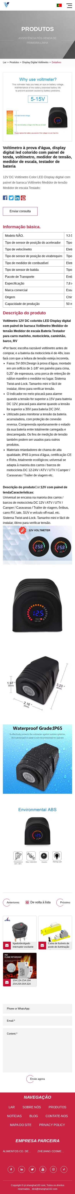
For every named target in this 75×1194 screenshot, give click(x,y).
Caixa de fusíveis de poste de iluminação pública (58, 945)
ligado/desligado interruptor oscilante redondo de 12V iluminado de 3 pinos (24, 945)
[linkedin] (21, 1169)
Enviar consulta (20, 211)
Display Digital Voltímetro (35, 62)
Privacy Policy (52, 1125)
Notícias (14, 1116)
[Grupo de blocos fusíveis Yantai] (6, 5)
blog (33, 1116)
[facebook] (11, 1169)
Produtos (14, 62)
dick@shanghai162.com (44, 1189)
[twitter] (32, 1169)
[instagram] (53, 1169)
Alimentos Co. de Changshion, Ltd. (15, 1152)
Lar (4, 62)
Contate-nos (57, 1116)
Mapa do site (21, 1125)
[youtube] (42, 1169)
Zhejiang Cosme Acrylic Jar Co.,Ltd (52, 1152)
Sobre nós (31, 1107)
